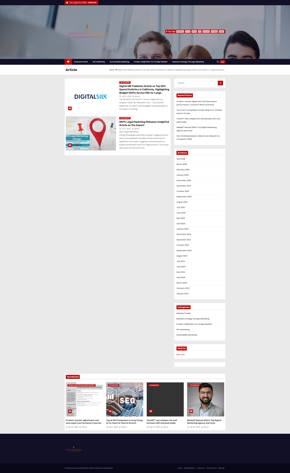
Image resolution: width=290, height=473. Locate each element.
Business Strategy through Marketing (188, 62)
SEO (199, 31)
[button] (218, 62)
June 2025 (181, 213)
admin (137, 96)
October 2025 (182, 191)
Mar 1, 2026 (113, 427)
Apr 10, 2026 (73, 427)
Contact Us (201, 468)
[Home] (68, 62)
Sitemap (221, 468)
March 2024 (181, 283)
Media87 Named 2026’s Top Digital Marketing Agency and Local (204, 421)
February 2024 (183, 288)
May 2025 (180, 218)
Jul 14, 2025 (127, 96)
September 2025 (184, 196)
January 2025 (182, 229)
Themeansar (108, 468)
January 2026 (182, 175)
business (206, 31)
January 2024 (182, 293)
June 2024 (181, 266)
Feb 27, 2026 (154, 427)
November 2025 (183, 185)
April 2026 (180, 159)
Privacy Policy (211, 468)
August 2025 (181, 202)
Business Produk (81, 62)
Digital (221, 31)
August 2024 (181, 256)
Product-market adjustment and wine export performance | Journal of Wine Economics (83, 423)
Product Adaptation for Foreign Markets (151, 62)
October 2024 (182, 245)
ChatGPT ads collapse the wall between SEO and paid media (162, 421)
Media (194, 31)
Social (188, 31)
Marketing (180, 31)
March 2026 (181, 164)
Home (111, 70)
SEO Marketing (99, 62)
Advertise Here (189, 468)
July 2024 (180, 261)
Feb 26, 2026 (195, 427)
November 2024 (183, 239)
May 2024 (180, 272)
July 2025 (180, 207)
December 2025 (183, 180)
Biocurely (180, 354)
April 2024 (180, 277)
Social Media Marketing (119, 62)
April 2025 (180, 223)
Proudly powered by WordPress (76, 468)
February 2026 (182, 169)
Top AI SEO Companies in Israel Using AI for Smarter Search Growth (124, 421)
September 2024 (184, 250)
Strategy (214, 31)
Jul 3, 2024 (126, 129)
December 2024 (183, 234)
